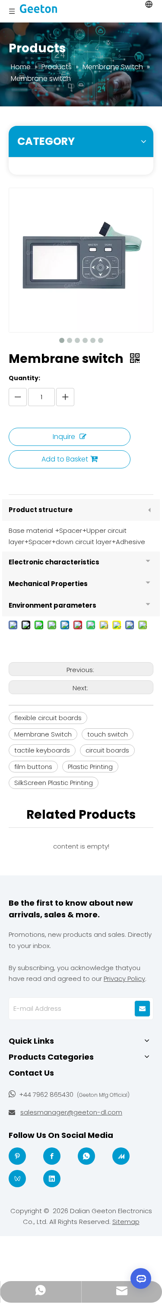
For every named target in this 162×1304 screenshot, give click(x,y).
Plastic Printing (90, 766)
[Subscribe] (142, 1008)
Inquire (64, 437)
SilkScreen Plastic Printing (53, 782)
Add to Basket (64, 459)
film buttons (33, 766)
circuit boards (107, 750)
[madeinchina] (121, 1156)
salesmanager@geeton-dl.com (71, 1112)
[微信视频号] (17, 1178)
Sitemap (126, 1221)
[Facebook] (51, 1156)
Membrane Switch (43, 734)
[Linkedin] (51, 1178)
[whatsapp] (86, 1156)
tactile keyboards (42, 750)
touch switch (107, 734)
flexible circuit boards (48, 717)
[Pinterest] (17, 1156)
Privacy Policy (124, 978)
